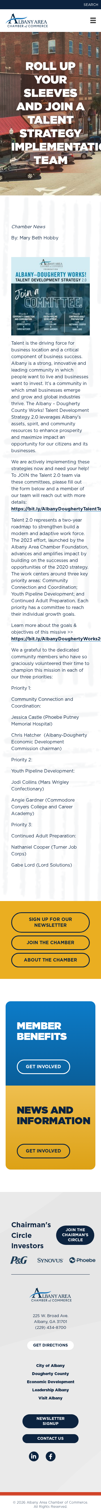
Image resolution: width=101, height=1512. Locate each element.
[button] (91, 4)
